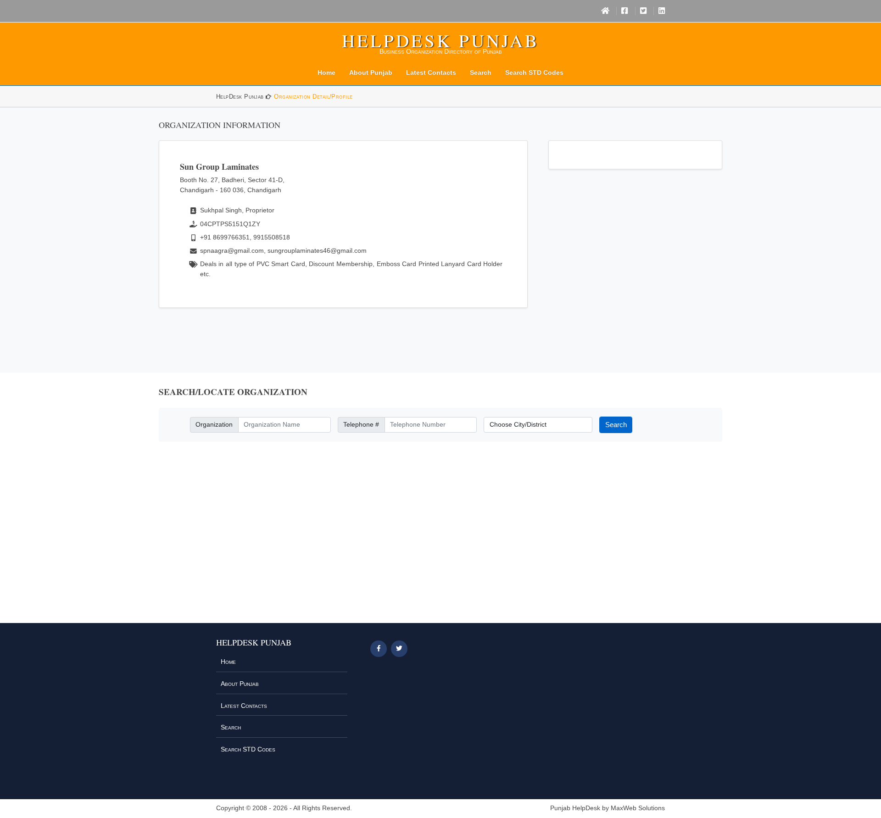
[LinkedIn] (661, 11)
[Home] (605, 11)
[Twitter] (643, 11)
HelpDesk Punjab (440, 40)
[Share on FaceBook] (378, 648)
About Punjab (370, 72)
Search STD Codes (534, 72)
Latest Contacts (431, 72)
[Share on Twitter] (399, 648)
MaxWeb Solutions (638, 808)
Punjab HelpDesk (575, 808)
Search (480, 72)
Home (326, 72)
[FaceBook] (624, 11)
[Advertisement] (440, 538)
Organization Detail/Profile (313, 96)
